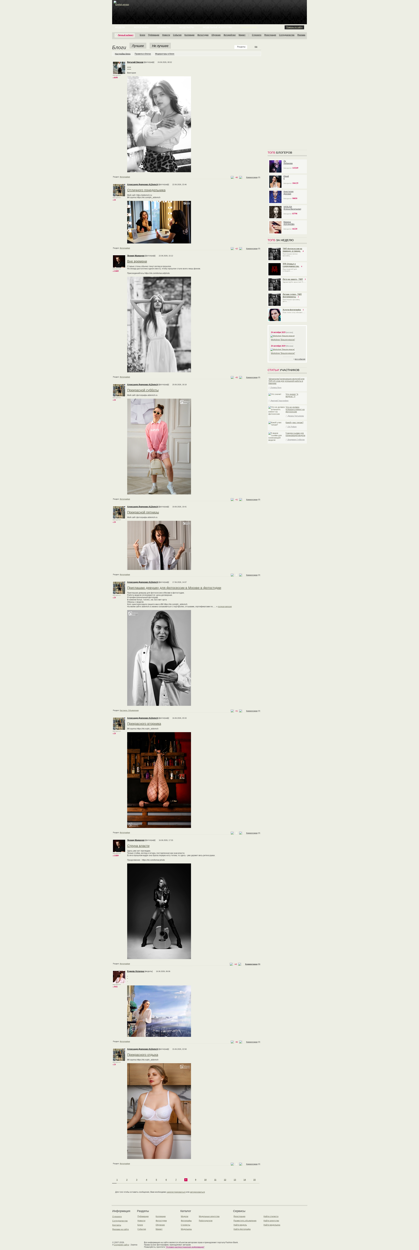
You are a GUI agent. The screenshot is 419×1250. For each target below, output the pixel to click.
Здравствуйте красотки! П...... (294, 282)
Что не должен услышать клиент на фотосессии (295, 409)
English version (122, 4)
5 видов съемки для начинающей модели (295, 434)
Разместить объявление (245, 1221)
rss (256, 47)
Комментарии (251, 177)
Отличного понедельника (146, 190)
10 (205, 1180)
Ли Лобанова (288, 162)
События (177, 35)
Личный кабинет (126, 35)
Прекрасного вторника (144, 723)
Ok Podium (292, 427)
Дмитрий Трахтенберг (279, 401)
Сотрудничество (286, 35)
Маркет (242, 35)
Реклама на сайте (120, 1229)
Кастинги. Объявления (129, 710)
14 (245, 1180)
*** (129, 68)
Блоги (142, 35)
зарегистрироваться (176, 1192)
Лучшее (138, 46)
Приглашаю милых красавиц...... (290, 255)
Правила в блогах (143, 54)
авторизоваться (197, 1192)
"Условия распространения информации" (185, 1247)
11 (215, 1180)
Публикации (153, 35)
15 (254, 1180)
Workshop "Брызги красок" (283, 340)
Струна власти (138, 846)
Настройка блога (122, 54)
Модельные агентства (217, 27)
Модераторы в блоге (164, 54)
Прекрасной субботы (143, 390)
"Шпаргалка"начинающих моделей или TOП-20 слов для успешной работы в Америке (286, 381)
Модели (120, 27)
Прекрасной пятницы (143, 512)
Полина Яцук (275, 388)
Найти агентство (271, 1221)
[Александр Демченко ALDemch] (119, 196)
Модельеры (186, 27)
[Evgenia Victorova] (119, 983)
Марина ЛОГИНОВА (288, 223)
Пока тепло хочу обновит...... (294, 312)
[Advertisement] (210, 8)
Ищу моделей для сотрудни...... (290, 270)
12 (225, 1180)
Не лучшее (160, 46)
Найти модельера (272, 1225)
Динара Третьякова (295, 416)
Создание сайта (121, 1245)
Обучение (216, 35)
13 (235, 1180)
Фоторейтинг (230, 35)
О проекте (256, 35)
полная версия (225, 606)
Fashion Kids (249, 27)
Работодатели (205, 1221)
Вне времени (137, 261)
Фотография (125, 177)
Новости (166, 35)
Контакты (116, 1225)
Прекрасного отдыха (142, 1054)
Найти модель (240, 1225)
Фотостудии (203, 35)
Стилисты (163, 27)
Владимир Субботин (296, 440)
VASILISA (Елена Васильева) (292, 208)
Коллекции (189, 35)
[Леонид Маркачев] (119, 267)
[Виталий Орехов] (119, 74)
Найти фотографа (242, 1229)
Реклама (301, 35)
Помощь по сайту (294, 27)
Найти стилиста (271, 1216)
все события (300, 359)
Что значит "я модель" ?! (292, 395)
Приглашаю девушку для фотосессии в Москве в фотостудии (174, 588)
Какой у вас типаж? (294, 422)
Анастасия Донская (288, 192)
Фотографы (141, 27)
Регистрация (270, 35)
